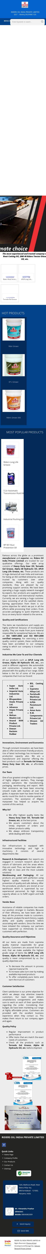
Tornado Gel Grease (10, 299)
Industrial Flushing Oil (14, 519)
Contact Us (8, 1165)
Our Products (9, 1161)
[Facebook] (4, 1146)
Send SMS (25, 1231)
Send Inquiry (24, 1224)
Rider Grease (14, 346)
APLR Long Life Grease (26, 279)
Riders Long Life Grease (11, 463)
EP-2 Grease (13, 382)
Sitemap (7, 1169)
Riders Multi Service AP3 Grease (10, 279)
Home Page (8, 1154)
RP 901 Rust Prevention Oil (10, 546)
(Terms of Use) (31, 1243)
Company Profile (11, 1158)
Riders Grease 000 (14, 417)
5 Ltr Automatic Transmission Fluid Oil (14, 492)
